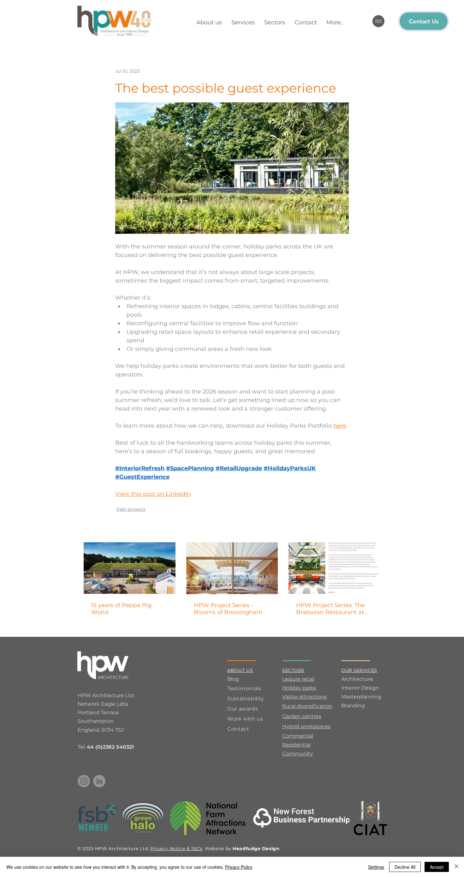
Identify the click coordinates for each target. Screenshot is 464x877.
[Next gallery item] (341, 168)
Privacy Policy (239, 867)
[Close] (456, 867)
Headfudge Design (256, 848)
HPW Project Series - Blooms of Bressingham (228, 609)
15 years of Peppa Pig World (121, 609)
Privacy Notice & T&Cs (176, 848)
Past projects (131, 509)
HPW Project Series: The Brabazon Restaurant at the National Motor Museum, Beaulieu (330, 609)
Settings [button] (376, 867)
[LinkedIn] (99, 781)
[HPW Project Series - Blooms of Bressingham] (232, 568)
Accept (436, 867)
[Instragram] (84, 781)
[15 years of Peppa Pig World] (129, 568)
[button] (335, 21)
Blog (233, 679)
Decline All (405, 867)
